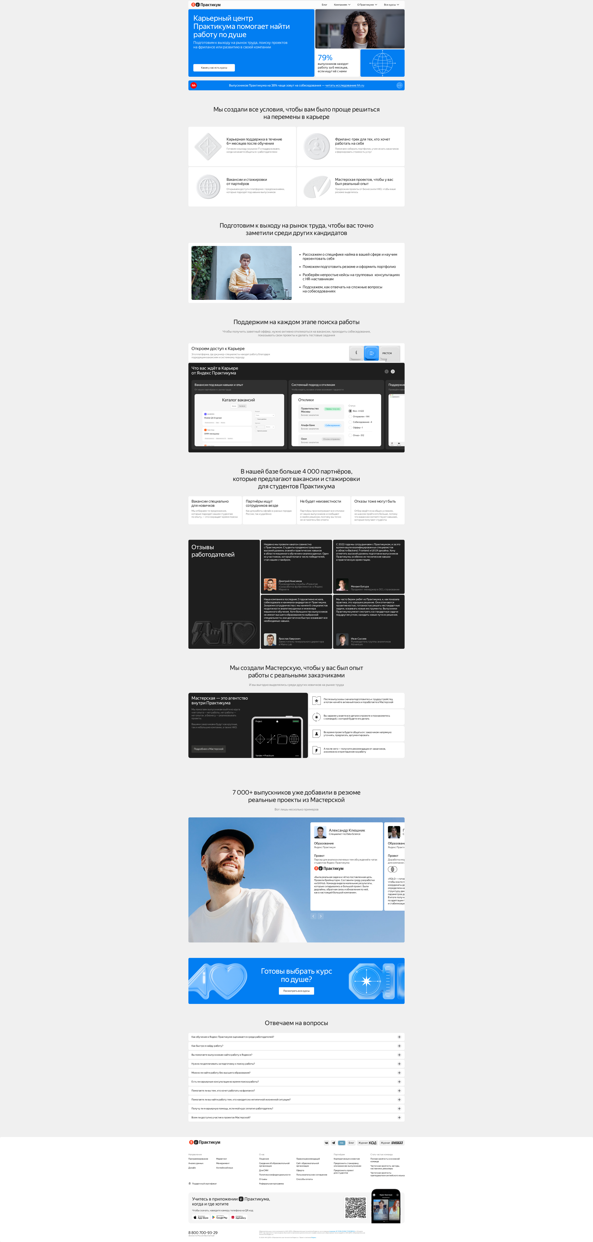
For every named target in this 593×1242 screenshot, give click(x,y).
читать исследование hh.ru (344, 85)
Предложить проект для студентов (344, 1171)
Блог (324, 4)
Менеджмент (223, 1163)
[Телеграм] (333, 1143)
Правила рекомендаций (308, 1159)
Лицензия (264, 1159)
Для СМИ (263, 1170)
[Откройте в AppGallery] (238, 1217)
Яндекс (313, 1237)
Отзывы (263, 1179)
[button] (393, 371)
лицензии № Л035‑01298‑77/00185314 (342, 1231)
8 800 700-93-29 (203, 1233)
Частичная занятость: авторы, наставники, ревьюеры (385, 1167)
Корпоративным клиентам (347, 1159)
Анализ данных (195, 1163)
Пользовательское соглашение (311, 1174)
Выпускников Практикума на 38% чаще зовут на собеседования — (277, 85)
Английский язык (224, 1167)
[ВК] (326, 1143)
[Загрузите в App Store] (201, 1217)
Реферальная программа (271, 1183)
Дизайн (192, 1167)
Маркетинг (221, 1159)
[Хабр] (341, 1143)
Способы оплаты (304, 1179)
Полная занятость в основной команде (385, 1160)
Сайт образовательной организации (307, 1164)
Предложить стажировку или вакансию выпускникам (347, 1164)
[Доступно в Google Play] (220, 1217)
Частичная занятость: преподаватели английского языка (387, 1174)
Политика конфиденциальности (274, 1174)
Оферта (300, 1170)
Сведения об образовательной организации (274, 1164)
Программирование (198, 1159)
